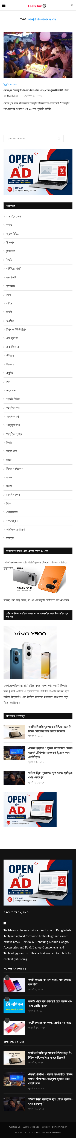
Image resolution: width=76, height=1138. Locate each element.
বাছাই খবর (11, 451)
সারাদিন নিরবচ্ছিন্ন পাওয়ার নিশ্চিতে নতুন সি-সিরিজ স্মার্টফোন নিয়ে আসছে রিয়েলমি (50, 729)
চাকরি (9, 312)
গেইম (9, 303)
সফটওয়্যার (11, 521)
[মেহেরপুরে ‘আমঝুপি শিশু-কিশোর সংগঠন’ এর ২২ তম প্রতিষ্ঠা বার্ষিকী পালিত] (38, 55)
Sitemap (46, 1126)
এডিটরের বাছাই (13, 268)
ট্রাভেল (10, 364)
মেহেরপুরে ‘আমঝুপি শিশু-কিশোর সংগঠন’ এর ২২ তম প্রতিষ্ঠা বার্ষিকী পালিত (36, 90)
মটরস (9, 486)
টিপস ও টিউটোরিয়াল (16, 329)
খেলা (8, 294)
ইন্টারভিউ (10, 251)
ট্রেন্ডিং (9, 373)
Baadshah (12, 95)
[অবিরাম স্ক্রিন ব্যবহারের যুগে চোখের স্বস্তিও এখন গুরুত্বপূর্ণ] (14, 778)
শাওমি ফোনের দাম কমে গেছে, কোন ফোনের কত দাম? (49, 982)
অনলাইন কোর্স (13, 216)
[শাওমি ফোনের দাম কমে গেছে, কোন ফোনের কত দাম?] (14, 985)
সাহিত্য (10, 538)
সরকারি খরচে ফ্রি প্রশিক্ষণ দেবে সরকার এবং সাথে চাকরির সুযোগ (50, 1004)
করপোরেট (11, 277)
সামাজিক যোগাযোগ (15, 529)
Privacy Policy (59, 1126)
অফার (9, 225)
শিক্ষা (8, 503)
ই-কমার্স (10, 242)
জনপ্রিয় (10, 321)
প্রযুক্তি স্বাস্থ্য (14, 434)
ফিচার (9, 442)
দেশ (15, 84)
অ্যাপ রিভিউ (12, 234)
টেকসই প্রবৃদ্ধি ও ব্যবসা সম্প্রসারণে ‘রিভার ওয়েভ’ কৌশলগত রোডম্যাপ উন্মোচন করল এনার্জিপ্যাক (50, 752)
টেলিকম (10, 355)
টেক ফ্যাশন (12, 338)
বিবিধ (8, 460)
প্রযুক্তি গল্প (12, 416)
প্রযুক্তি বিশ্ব (13, 425)
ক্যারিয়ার (10, 286)
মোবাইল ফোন (13, 494)
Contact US (15, 1126)
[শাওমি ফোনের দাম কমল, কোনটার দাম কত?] (14, 1028)
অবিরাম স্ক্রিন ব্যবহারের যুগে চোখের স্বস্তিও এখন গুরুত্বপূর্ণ (50, 775)
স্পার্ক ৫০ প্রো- (57, 562)
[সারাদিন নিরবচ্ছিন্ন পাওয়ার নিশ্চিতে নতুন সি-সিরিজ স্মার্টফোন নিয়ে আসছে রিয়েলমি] (14, 732)
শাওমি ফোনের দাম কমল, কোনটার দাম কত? (49, 1023)
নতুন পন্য (11, 390)
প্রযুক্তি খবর (12, 407)
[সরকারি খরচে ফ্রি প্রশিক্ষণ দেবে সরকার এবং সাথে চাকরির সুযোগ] (14, 1006)
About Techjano (31, 1126)
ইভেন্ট (6, 84)
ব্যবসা (9, 477)
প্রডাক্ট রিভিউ (13, 399)
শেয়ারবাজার (11, 512)
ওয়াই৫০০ (15, 703)
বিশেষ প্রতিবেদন (14, 468)
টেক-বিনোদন (12, 347)
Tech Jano (35, 1132)
